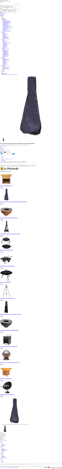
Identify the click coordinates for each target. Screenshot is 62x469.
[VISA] (47, 467)
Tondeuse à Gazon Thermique (6, 59)
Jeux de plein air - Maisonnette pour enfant (7, 26)
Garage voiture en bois (5, 27)
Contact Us (1, 437)
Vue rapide (1, 204)
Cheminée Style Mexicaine (5, 37)
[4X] (53, 468)
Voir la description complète (3, 146)
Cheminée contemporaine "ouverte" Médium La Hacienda (10, 233)
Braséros (4, 69)
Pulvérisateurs (4, 63)
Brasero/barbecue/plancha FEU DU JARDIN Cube (8, 346)
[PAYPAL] (50, 467)
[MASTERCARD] (49, 467)
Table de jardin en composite (6, 50)
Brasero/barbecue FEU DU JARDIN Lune (7, 394)
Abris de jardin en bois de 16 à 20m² (6, 22)
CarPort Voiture (4, 29)
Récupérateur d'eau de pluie (5, 43)
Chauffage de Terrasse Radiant (6, 68)
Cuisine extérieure (5, 36)
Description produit (3, 160)
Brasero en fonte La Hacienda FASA (6, 185)
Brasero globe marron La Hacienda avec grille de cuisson (9, 362)
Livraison (2, 448)
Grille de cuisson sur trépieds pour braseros (7, 298)
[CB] (45, 467)
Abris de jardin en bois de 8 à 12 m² (6, 21)
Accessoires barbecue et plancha (6, 38)
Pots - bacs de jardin (5, 44)
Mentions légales (3, 449)
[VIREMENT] (60, 468)
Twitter (2, 461)
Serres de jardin (4, 41)
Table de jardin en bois (5, 52)
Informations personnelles (4, 457)
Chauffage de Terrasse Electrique (6, 67)
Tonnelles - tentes (4, 46)
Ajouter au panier (2, 149)
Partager (2, 156)
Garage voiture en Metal (5, 28)
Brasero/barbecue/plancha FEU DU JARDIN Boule (8, 217)
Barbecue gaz (4, 34)
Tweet (2, 157)
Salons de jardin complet (5, 54)
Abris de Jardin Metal (5, 23)
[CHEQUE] (56, 468)
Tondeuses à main (4, 60)
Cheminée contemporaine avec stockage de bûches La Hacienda (10, 314)
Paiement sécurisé (3, 450)
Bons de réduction (3, 456)
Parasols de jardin (4, 55)
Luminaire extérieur (5, 56)
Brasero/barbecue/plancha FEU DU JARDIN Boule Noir (9, 330)
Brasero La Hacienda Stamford (5, 282)
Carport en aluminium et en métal (6, 30)
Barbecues (4, 33)
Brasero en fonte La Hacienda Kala (6, 378)
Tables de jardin (4, 49)
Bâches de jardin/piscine (5, 47)
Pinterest (2, 462)
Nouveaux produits (3, 444)
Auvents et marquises (5, 45)
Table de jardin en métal (5, 51)
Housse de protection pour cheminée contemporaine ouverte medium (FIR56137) (13, 201)
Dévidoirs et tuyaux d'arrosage (6, 65)
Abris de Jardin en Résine (5, 24)
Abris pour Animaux (5, 25)
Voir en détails (1, 187)
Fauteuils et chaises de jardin (6, 53)
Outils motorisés (4, 62)
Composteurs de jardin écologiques (6, 42)
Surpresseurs (4, 64)
